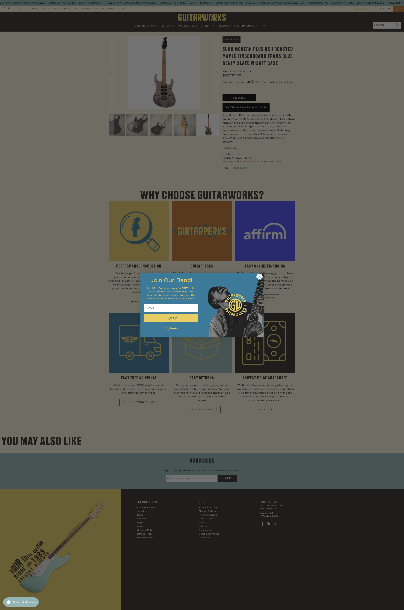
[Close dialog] (259, 277)
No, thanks (171, 328)
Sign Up (171, 318)
